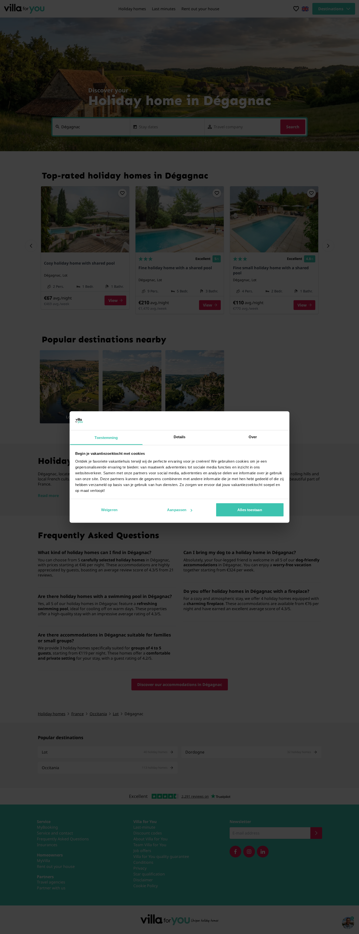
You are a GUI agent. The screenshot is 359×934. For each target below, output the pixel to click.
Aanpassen (176, 510)
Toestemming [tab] (106, 437)
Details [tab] (180, 437)
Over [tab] (253, 437)
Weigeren (109, 510)
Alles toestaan (249, 510)
